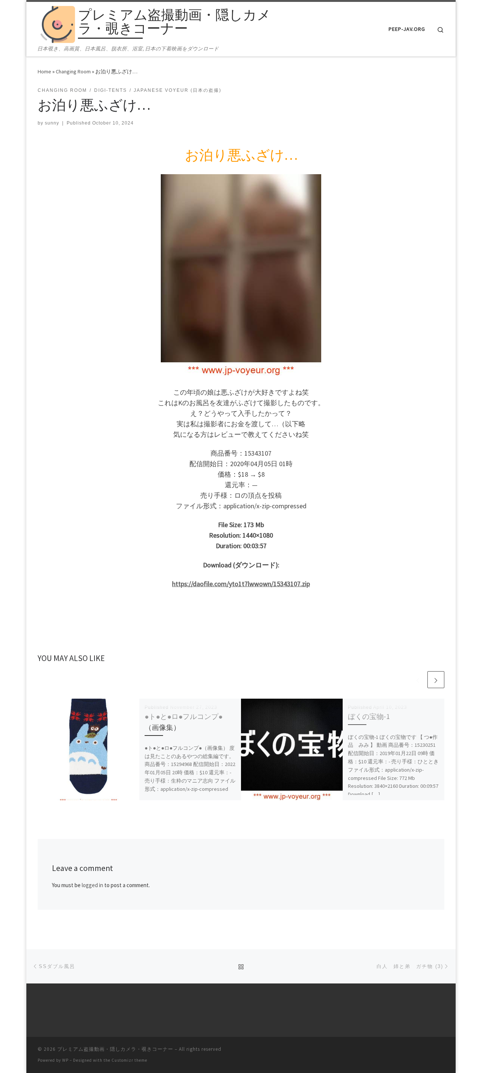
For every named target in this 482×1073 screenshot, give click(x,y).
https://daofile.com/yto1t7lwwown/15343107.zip (241, 583)
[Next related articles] (435, 679)
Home (44, 71)
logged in (92, 885)
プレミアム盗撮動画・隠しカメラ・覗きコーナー (115, 1049)
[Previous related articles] (417, 679)
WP (65, 1060)
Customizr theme (129, 1060)
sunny (52, 123)
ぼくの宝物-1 (369, 716)
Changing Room (73, 71)
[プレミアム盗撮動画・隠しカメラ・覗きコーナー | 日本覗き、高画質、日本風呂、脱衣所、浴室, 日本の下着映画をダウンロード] (56, 23)
